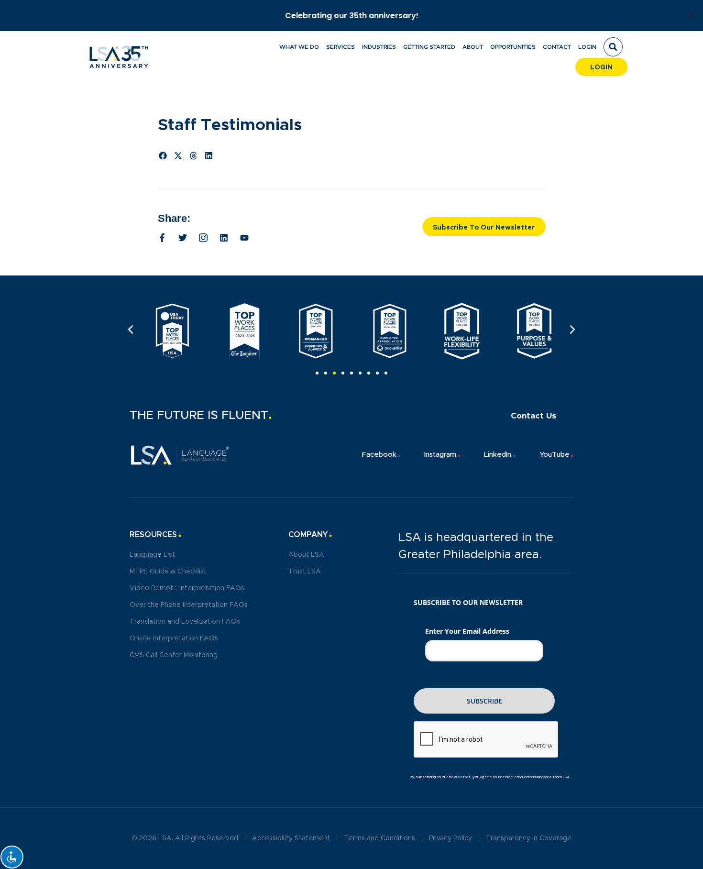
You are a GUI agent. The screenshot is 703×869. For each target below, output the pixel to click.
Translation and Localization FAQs (185, 621)
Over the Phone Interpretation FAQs (189, 605)
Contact (557, 47)
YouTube (554, 454)
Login (587, 47)
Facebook (379, 454)
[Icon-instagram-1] (203, 237)
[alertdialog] (351, 15)
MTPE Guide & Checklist (168, 571)
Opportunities (513, 47)
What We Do (299, 47)
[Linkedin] (224, 237)
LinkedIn (497, 454)
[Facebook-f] (162, 237)
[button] (613, 46)
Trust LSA (304, 571)
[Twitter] (182, 237)
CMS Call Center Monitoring (174, 655)
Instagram (440, 454)
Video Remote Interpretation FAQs (187, 588)
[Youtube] (244, 237)
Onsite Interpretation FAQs (174, 638)
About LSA (306, 554)
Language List (152, 554)
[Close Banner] (692, 16)
